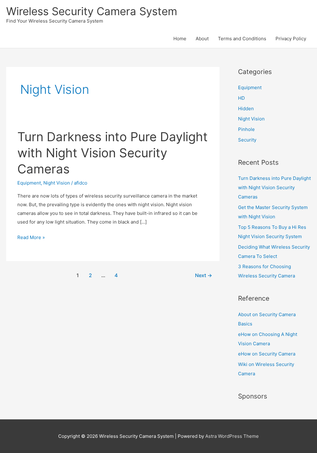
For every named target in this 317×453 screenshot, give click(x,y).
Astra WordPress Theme (232, 436)
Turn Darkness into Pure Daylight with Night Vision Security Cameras (112, 152)
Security (247, 140)
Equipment (29, 183)
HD (241, 98)
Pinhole (246, 129)
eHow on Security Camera (266, 354)
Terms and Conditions (242, 38)
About (202, 38)
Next (203, 275)
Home (179, 38)
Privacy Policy (291, 38)
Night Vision (56, 183)
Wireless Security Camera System (91, 11)
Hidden (246, 108)
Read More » (31, 238)
